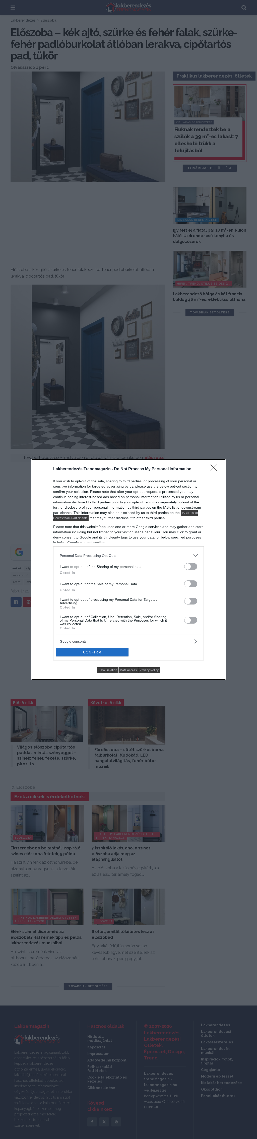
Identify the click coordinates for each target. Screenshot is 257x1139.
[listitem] (128, 555)
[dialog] (128, 569)
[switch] (190, 566)
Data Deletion (107, 670)
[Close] (215, 469)
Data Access (128, 670)
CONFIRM (92, 652)
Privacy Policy (149, 670)
